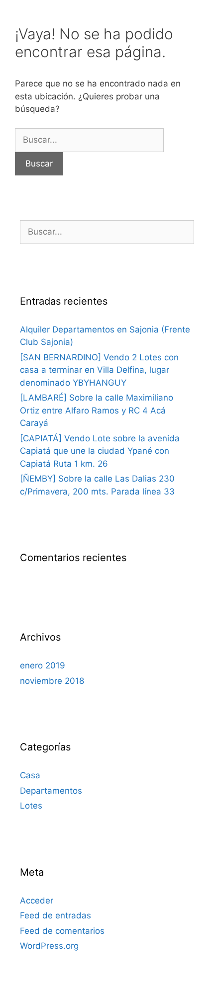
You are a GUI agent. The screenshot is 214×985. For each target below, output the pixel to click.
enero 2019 (42, 665)
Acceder (36, 900)
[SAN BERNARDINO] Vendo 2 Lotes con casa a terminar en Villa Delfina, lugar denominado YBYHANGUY (99, 370)
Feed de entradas (55, 915)
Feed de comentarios (62, 931)
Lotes (31, 806)
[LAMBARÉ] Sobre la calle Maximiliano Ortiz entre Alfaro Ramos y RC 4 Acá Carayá (96, 410)
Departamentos (51, 791)
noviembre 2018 (52, 681)
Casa (30, 775)
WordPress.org (49, 946)
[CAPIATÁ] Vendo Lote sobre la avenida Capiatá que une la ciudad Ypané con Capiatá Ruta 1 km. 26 (100, 451)
